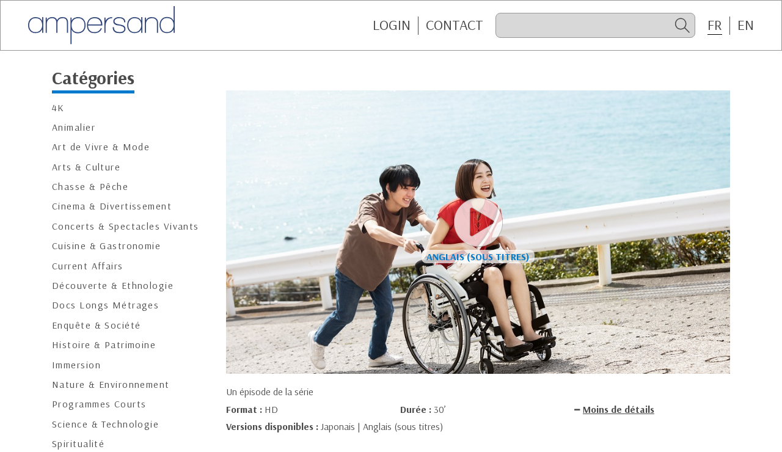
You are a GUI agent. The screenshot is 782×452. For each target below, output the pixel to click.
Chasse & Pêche (90, 186)
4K (58, 108)
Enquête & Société (96, 325)
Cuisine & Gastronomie (106, 246)
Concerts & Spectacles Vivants (125, 226)
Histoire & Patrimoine (104, 345)
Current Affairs (87, 266)
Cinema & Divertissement (112, 206)
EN (745, 25)
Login (392, 25)
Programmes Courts (99, 404)
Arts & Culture (86, 167)
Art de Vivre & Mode (101, 147)
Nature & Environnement (111, 384)
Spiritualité (78, 444)
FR (714, 25)
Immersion (76, 365)
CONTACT (454, 25)
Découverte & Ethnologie (113, 285)
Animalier (73, 127)
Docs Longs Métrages (105, 305)
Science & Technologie (105, 424)
